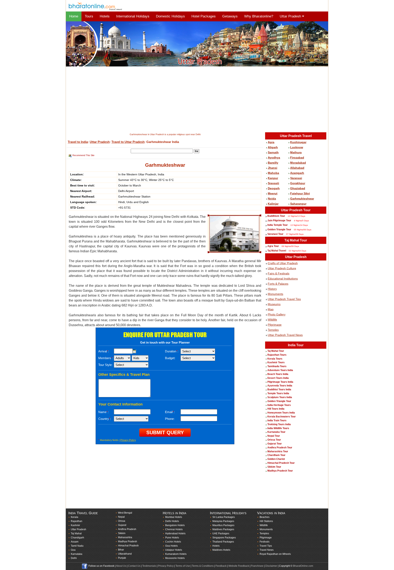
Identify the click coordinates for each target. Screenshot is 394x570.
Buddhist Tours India (279, 389)
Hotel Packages (203, 16)
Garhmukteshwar (302, 198)
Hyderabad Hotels (175, 533)
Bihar (121, 549)
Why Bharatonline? (258, 16)
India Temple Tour (277, 225)
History (272, 288)
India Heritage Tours (279, 405)
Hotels (105, 16)
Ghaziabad (297, 188)
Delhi (74, 558)
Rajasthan (76, 521)
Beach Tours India (277, 374)
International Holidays (132, 16)
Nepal (121, 516)
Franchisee (257, 565)
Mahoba (273, 173)
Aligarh (273, 147)
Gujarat (122, 525)
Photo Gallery (276, 314)
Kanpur (273, 178)
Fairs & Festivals (278, 273)
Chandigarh (77, 537)
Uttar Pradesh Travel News (285, 335)
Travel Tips (266, 545)
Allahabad (297, 167)
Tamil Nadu (77, 545)
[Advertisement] (189, 99)
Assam (74, 541)
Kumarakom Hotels (176, 554)
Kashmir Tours (276, 362)
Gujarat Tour (274, 443)
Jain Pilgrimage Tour (279, 220)
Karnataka (76, 554)
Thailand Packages (223, 541)
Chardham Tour (276, 455)
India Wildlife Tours (278, 428)
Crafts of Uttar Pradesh (283, 263)
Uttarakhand (125, 553)
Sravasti (273, 183)
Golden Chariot (276, 459)
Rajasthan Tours (276, 354)
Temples (273, 329)
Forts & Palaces (278, 283)
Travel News (267, 549)
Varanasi (296, 178)
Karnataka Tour (276, 432)
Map (271, 309)
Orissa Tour (274, 439)
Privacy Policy (128, 440)
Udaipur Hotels (173, 549)
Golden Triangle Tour (279, 229)
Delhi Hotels (172, 521)
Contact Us (134, 565)
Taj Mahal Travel (276, 250)
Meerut (272, 193)
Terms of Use (182, 565)
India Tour (296, 345)
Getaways (230, 16)
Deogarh (274, 188)
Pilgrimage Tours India (280, 381)
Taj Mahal (76, 533)
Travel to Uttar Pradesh (127, 142)
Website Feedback (238, 565)
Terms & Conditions (203, 565)
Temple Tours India (278, 393)
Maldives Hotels (221, 549)
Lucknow (296, 147)
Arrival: (103, 351)
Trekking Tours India (279, 424)
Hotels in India (174, 513)
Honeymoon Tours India (281, 412)
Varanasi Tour (275, 234)
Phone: (169, 418)
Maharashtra (125, 537)
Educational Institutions (283, 278)
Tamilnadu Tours (276, 366)
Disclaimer (271, 565)
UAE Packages (220, 533)
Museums (274, 304)
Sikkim (121, 533)
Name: (103, 412)
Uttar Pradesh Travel (296, 136)
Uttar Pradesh (291, 16)
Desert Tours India (278, 378)
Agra (271, 142)
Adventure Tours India (280, 370)
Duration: (171, 351)
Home (73, 16)
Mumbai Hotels (173, 517)
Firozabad (297, 157)
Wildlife (272, 319)
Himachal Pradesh (128, 545)
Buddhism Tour (276, 216)
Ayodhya (274, 157)
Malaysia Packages (223, 521)
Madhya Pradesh (127, 541)
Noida (272, 198)
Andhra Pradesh (127, 529)
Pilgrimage (275, 324)
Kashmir (75, 525)
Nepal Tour (273, 435)
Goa (73, 549)
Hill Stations (266, 521)
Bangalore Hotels (175, 525)
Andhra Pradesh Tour (279, 447)
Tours (89, 16)
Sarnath (273, 152)
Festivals (264, 541)
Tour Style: (105, 365)
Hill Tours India (275, 408)
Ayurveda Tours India (279, 385)
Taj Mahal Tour (295, 240)
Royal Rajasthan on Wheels (275, 554)
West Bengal (125, 512)
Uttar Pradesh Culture (282, 268)
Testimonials (149, 565)
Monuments (275, 294)
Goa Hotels (171, 545)
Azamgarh (297, 173)
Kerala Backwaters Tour (281, 416)
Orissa (121, 521)
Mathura (296, 152)
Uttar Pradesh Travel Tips (284, 299)
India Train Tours (276, 420)
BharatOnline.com (303, 565)
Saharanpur (298, 203)
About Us (121, 565)
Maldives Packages (223, 529)
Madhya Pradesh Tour (280, 470)
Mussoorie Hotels (175, 558)
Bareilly (273, 162)
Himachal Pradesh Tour (281, 462)
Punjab (122, 557)
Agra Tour (273, 246)
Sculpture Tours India (279, 397)
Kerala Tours (274, 358)
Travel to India (78, 142)
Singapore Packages (224, 537)
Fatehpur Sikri (300, 193)
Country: (104, 418)
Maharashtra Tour (277, 451)
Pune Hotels (172, 537)
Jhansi (272, 167)
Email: (170, 412)
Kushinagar (298, 142)
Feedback (221, 565)
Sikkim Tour (274, 466)
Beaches (264, 517)
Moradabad (298, 162)
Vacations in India (271, 513)
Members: (105, 358)
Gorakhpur (297, 183)
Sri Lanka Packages (223, 517)
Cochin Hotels (173, 541)
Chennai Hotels (174, 529)
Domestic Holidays (170, 16)
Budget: (170, 358)
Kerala (74, 517)
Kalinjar (273, 203)
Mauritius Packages (223, 525)
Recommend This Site (83, 155)
